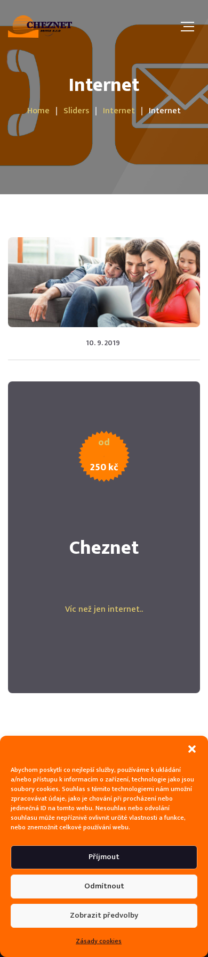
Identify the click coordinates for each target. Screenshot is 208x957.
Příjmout (104, 856)
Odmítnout (104, 886)
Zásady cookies (99, 941)
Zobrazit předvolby (104, 915)
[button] (192, 749)
